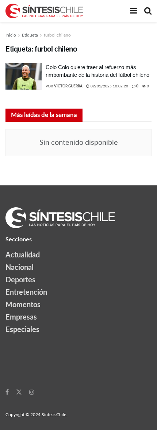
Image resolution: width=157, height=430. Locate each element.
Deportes (20, 280)
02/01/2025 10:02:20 (108, 86)
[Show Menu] (133, 11)
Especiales (22, 329)
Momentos (23, 305)
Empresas (21, 317)
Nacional (19, 267)
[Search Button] (148, 11)
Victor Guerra (68, 86)
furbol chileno (57, 35)
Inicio (10, 35)
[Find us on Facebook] (7, 392)
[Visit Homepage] (44, 11)
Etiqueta (30, 35)
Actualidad (22, 255)
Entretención (26, 292)
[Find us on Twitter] (19, 392)
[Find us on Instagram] (31, 392)
